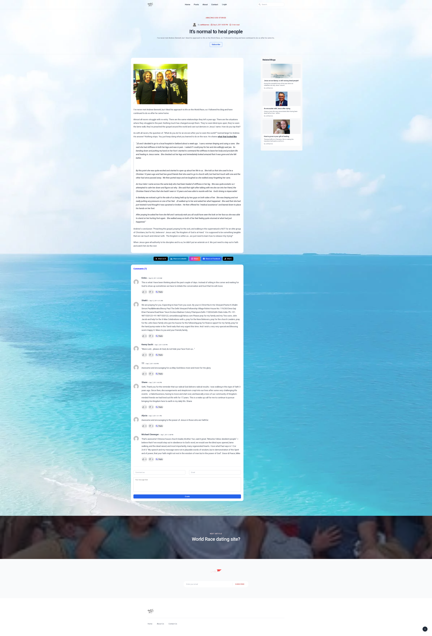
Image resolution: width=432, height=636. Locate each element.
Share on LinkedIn (179, 259)
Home (187, 4)
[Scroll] (425, 629)
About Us (160, 624)
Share (196, 259)
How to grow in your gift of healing (276, 136)
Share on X (162, 259)
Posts (196, 4)
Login (224, 4)
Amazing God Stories (216, 18)
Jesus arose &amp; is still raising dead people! (281, 81)
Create (187, 496)
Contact (214, 4)
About (205, 4)
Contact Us (173, 624)
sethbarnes (204, 25)
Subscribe (216, 44)
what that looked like (227, 136)
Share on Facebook (213, 259)
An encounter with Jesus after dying (277, 108)
